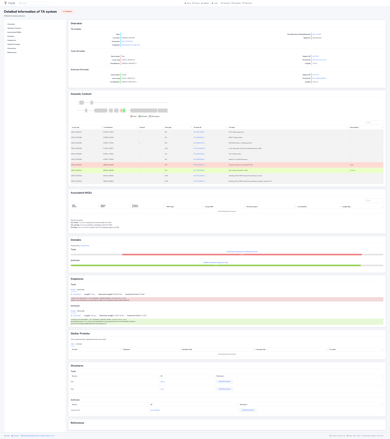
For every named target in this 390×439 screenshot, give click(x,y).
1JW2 (162, 389)
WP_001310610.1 (199, 148)
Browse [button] (197, 3)
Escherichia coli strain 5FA (131, 45)
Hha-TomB (316, 34)
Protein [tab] (73, 290)
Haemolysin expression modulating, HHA (242, 252)
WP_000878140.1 (199, 143)
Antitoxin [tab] (79, 344)
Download (77, 294)
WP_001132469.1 (199, 176)
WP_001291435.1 (319, 60)
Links (8, 436)
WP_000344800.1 (319, 78)
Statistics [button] (206, 3)
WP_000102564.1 (199, 159)
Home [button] (189, 3)
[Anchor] (83, 23)
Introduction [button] (237, 3)
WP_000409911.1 (199, 137)
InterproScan (84, 246)
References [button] (248, 3)
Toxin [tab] (72, 344)
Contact (16, 436)
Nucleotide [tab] (80, 290)
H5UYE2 (315, 56)
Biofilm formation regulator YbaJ (215, 262)
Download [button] (226, 3)
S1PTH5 (315, 75)
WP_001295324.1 (199, 181)
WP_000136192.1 (199, 154)
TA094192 (68, 11)
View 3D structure (224, 381)
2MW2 (162, 382)
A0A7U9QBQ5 (155, 410)
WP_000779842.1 (199, 132)
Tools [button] (216, 3)
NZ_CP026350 (127, 41)
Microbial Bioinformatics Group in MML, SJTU (39, 436)
